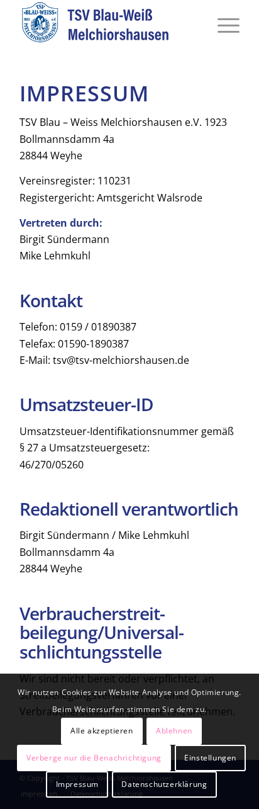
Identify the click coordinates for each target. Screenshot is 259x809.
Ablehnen (174, 730)
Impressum (77, 784)
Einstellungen (210, 757)
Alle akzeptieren (101, 730)
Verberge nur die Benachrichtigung (94, 757)
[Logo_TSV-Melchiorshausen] (107, 25)
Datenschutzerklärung (164, 784)
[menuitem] (222, 25)
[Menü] (222, 25)
